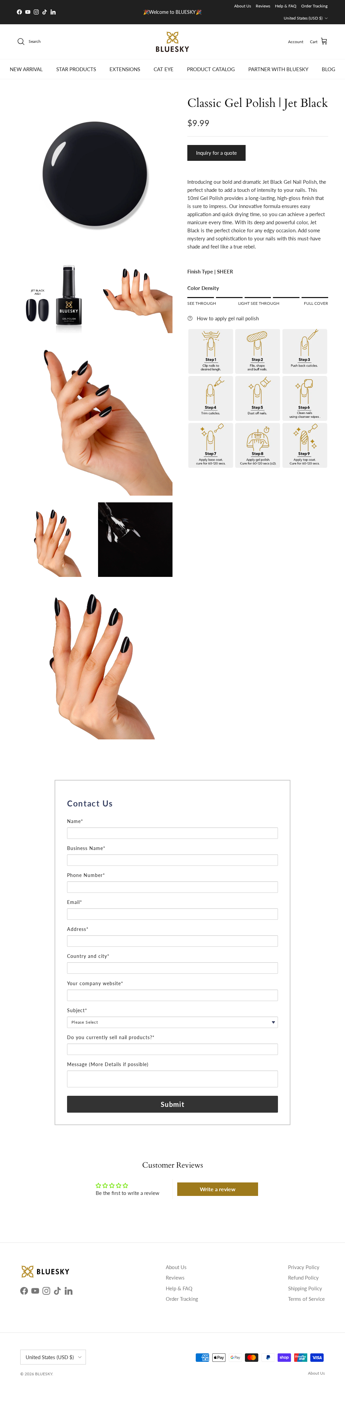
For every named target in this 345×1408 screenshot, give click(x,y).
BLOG (328, 69)
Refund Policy (303, 1277)
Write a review (218, 1189)
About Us (242, 5)
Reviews (263, 5)
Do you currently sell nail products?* (111, 1037)
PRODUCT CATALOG (211, 69)
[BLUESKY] (172, 41)
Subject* (77, 1010)
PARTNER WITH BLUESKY (278, 69)
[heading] (172, 803)
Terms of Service (306, 1299)
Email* (74, 902)
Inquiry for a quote (216, 153)
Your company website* (95, 983)
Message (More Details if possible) (108, 1064)
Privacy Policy (303, 1267)
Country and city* (88, 956)
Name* (75, 821)
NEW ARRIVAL (26, 69)
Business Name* (86, 848)
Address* (78, 929)
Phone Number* (86, 875)
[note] (172, 814)
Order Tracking (314, 5)
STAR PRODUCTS (76, 69)
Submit (172, 1104)
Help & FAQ (285, 5)
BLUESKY (43, 1373)
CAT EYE (164, 69)
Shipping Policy (305, 1288)
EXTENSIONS (124, 69)
